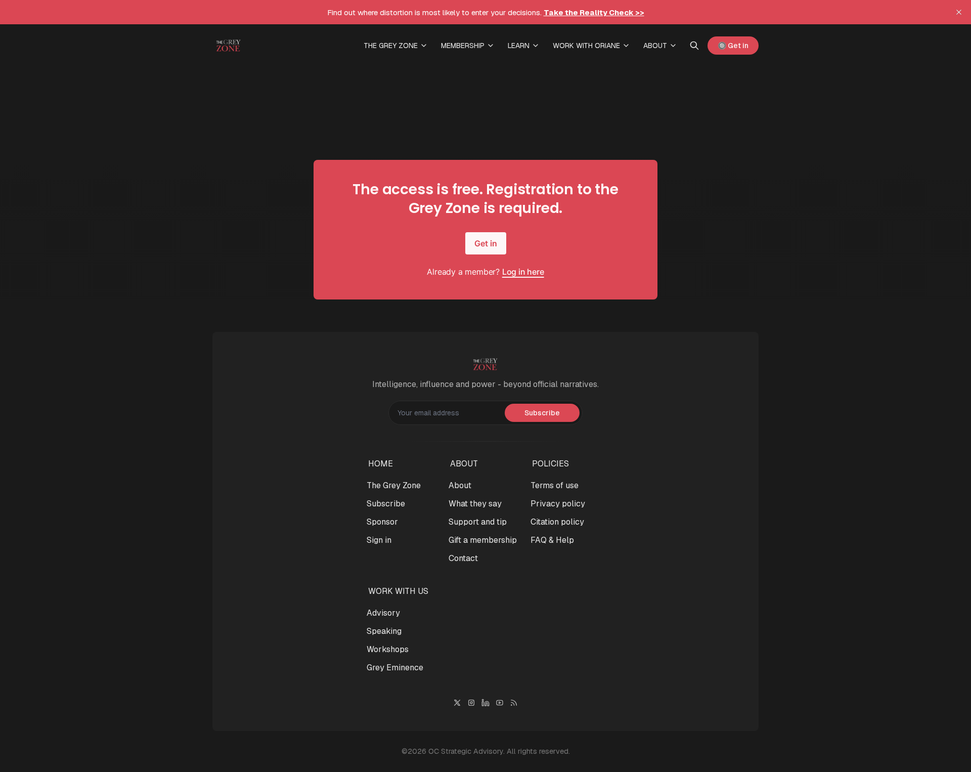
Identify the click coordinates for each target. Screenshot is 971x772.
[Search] (694, 45)
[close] (959, 12)
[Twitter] (457, 703)
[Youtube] (500, 703)
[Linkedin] (485, 703)
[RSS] (514, 703)
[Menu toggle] (424, 45)
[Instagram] (471, 703)
